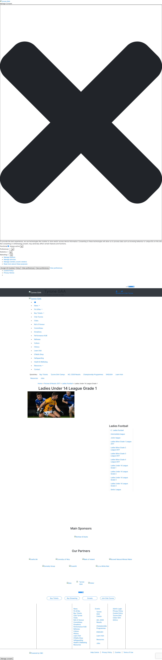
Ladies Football (67, 383)
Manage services (10, 259)
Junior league (115, 438)
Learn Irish (38, 350)
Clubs (36, 320)
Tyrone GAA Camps (58, 374)
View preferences (28, 268)
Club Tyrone (38, 317)
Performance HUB (40, 335)
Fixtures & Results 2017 (52, 383)
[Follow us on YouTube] (133, 287)
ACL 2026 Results (74, 374)
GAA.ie (115, 620)
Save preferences (42, 268)
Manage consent (6, 659)
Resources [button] (38, 365)
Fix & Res (77, 611)
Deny (18, 268)
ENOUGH (109, 374)
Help (94, 652)
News (75, 609)
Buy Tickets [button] (38, 313)
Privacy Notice (9, 273)
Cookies (118, 652)
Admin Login (117, 609)
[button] (81, 122)
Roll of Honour (39, 324)
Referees (37, 339)
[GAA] (69, 583)
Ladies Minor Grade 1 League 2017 (121, 443)
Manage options (9, 257)
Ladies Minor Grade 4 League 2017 (118, 461)
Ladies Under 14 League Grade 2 (119, 473)
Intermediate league (118, 434)
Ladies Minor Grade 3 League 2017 (118, 455)
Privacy (107, 652)
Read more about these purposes (15, 264)
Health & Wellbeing (41, 362)
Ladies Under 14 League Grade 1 (119, 467)
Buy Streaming (72, 598)
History (36, 347)
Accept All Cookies (7, 268)
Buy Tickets (44, 374)
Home (40, 383)
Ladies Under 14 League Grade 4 (119, 485)
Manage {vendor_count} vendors (15, 262)
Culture (36, 343)
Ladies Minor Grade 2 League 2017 (118, 449)
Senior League (116, 489)
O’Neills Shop (39, 354)
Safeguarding (39, 358)
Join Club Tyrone (127, 293)
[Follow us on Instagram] (132, 287)
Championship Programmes (93, 374)
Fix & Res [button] (37, 309)
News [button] (36, 305)
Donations (37, 332)
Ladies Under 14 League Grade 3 (119, 479)
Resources (34, 378)
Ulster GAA (117, 618)
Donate (118, 293)
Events (97, 609)
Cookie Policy (9, 270)
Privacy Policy (118, 611)
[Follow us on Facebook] (129, 287)
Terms (128, 652)
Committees (38, 328)
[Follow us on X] (131, 287)
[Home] (83, 302)
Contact (37, 369)
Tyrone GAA (117, 615)
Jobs (42, 378)
